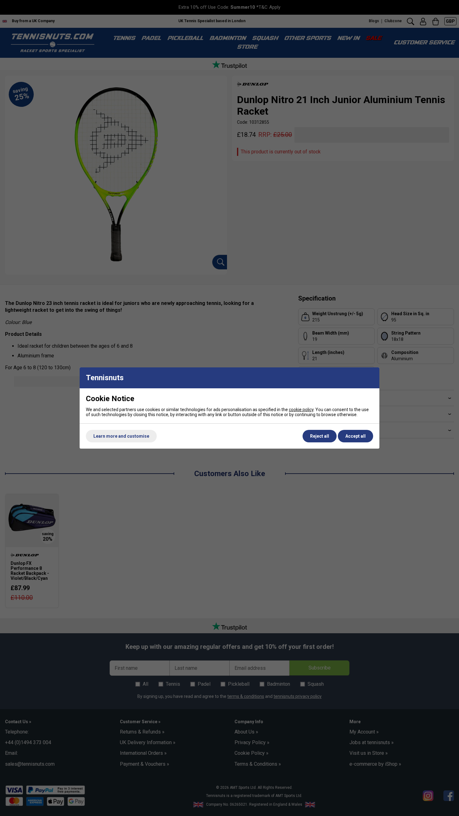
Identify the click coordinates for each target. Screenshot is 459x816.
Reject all (319, 436)
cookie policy (301, 409)
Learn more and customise (121, 436)
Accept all (355, 436)
